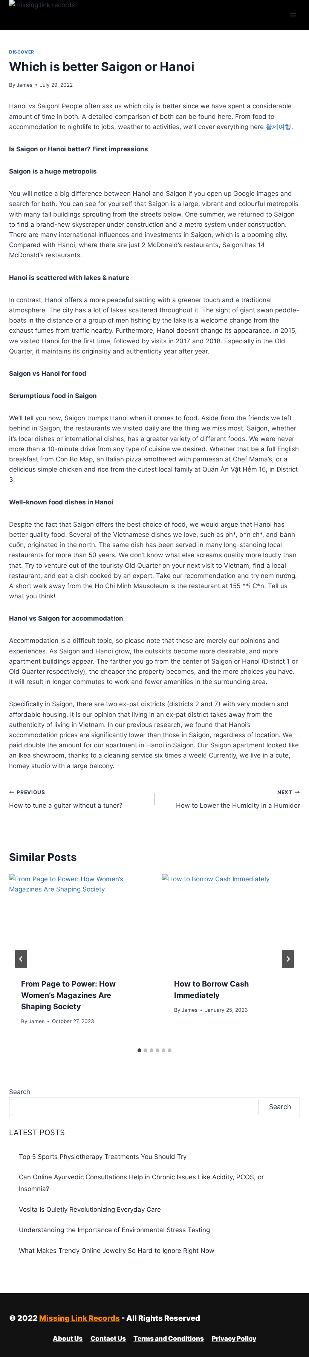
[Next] (288, 959)
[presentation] (78, 920)
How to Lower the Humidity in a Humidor (238, 799)
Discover (21, 52)
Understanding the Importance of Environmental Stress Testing (114, 1230)
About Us (68, 1338)
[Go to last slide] (21, 959)
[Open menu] (293, 15)
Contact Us (108, 1338)
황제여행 (278, 127)
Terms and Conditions (168, 1338)
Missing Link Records (79, 1318)
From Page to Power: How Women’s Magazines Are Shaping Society (68, 995)
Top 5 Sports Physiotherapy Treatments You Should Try (103, 1156)
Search (19, 1092)
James (24, 85)
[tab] (139, 1050)
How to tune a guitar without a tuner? (65, 799)
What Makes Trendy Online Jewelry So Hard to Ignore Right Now (116, 1250)
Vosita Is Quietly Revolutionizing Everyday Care (90, 1209)
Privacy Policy (234, 1338)
